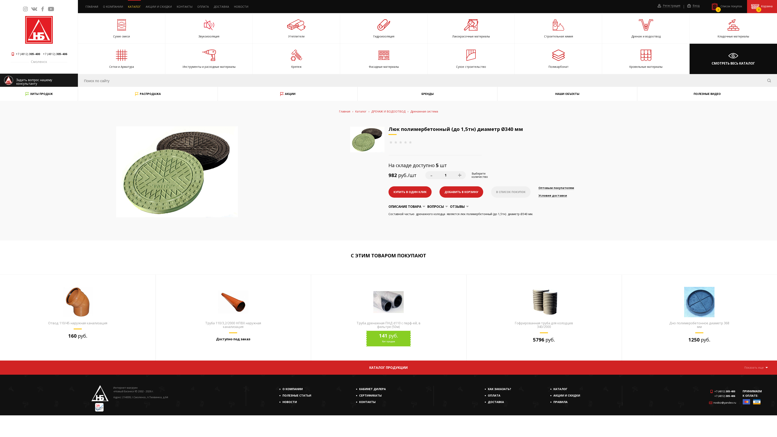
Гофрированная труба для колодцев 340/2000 (544, 325)
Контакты (184, 6)
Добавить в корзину (461, 192)
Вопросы (435, 206)
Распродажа (150, 94)
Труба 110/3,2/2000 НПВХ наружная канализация (233, 325)
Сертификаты (370, 395)
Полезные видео (707, 94)
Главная (91, 6)
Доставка (221, 6)
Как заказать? (499, 389)
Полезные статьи (296, 395)
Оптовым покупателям (556, 188)
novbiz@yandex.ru (724, 402)
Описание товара (404, 206)
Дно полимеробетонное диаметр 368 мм (699, 325)
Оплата (203, 6)
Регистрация (671, 5)
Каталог (134, 6)
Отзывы (457, 206)
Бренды (427, 94)
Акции (290, 94)
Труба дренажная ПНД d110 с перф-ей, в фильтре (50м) (388, 325)
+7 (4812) (28, 54)
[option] (77, 318)
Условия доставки (552, 195)
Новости (241, 6)
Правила (560, 402)
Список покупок (730, 7)
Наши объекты (567, 94)
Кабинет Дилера (372, 389)
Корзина (765, 7)
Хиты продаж (41, 94)
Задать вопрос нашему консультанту (34, 82)
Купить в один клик (410, 192)
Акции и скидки (159, 6)
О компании (113, 6)
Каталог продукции (388, 367)
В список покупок (510, 192)
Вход (696, 5)
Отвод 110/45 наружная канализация (77, 323)
